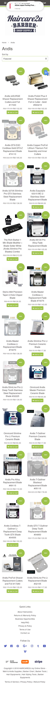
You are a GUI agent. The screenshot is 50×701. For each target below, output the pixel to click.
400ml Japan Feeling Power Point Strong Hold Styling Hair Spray (25, 5)
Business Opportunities (25, 618)
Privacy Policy (26, 681)
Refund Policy (39, 681)
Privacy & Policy (25, 626)
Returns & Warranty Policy (25, 615)
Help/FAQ (25, 622)
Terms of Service (12, 681)
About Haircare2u (25, 611)
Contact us (25, 633)
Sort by (5, 54)
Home (4, 42)
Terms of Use (25, 629)
